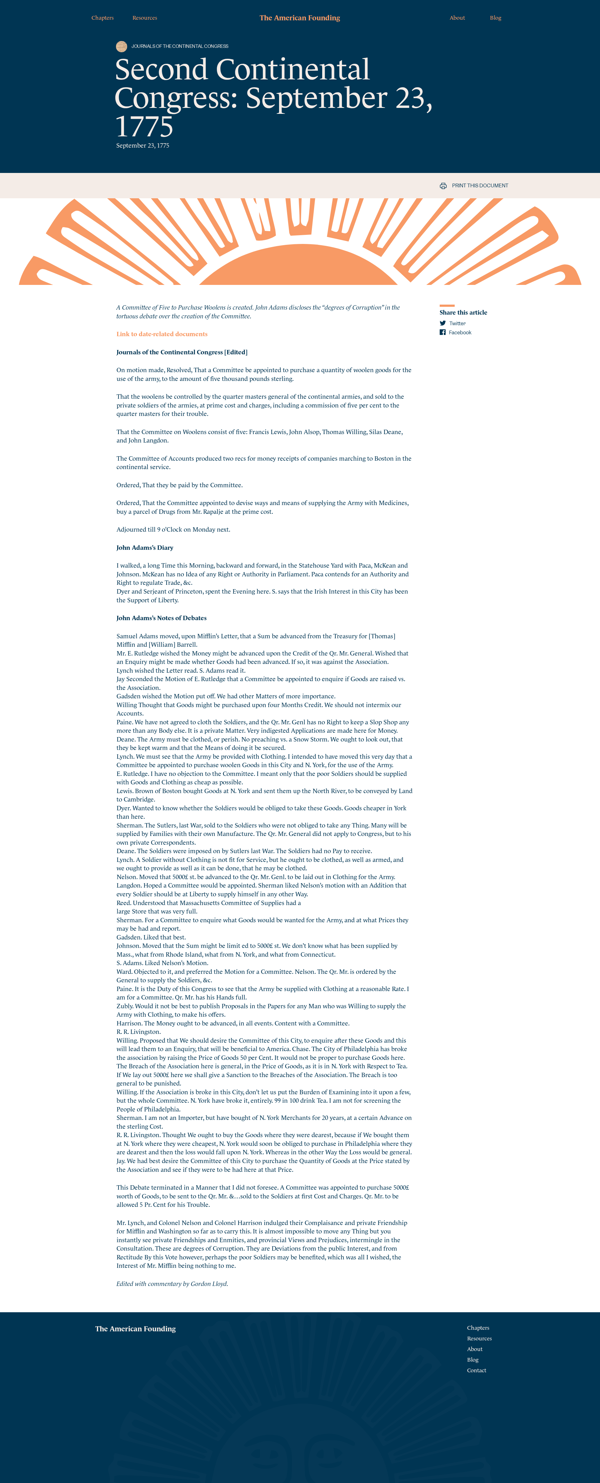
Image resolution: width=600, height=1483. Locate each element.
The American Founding (300, 17)
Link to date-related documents (162, 333)
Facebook (460, 332)
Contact (476, 1370)
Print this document (479, 185)
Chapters (103, 17)
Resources (144, 17)
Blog (495, 17)
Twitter (457, 323)
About (457, 17)
